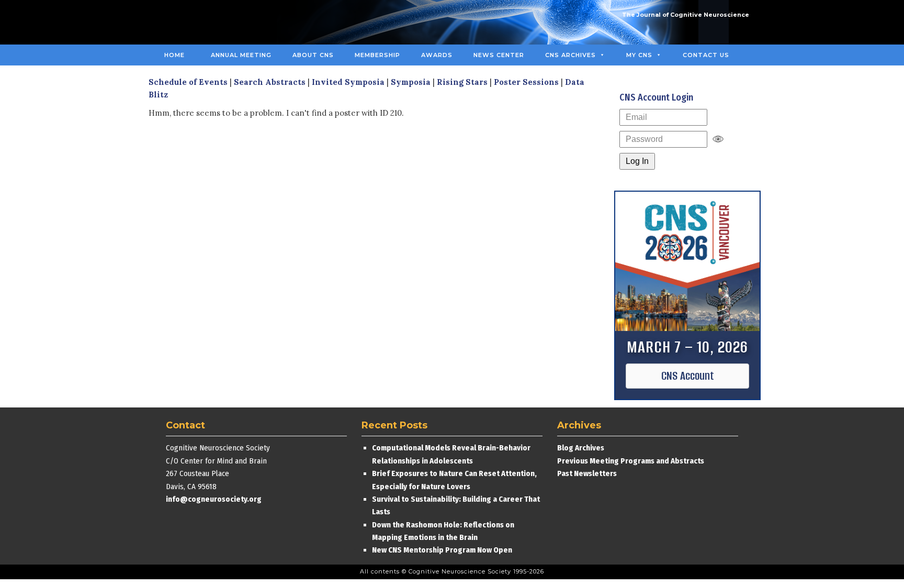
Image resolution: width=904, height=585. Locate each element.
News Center (498, 55)
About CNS (313, 55)
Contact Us (706, 55)
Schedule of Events (188, 82)
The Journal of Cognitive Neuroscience (685, 14)
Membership (377, 55)
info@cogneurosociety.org (214, 499)
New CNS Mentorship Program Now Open (442, 550)
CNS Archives (570, 55)
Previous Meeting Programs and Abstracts (630, 461)
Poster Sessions (526, 82)
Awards (437, 55)
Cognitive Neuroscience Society (233, 22)
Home (174, 55)
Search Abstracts (270, 82)
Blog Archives (580, 447)
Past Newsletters (587, 473)
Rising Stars (462, 82)
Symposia (411, 82)
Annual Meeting (241, 55)
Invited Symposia (348, 82)
